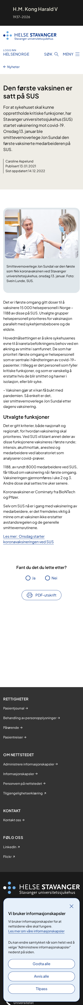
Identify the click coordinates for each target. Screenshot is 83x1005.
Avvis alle (41, 976)
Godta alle (41, 963)
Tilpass (41, 988)
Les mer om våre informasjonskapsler (36, 931)
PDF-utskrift (45, 595)
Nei (54, 578)
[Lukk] (71, 906)
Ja (33, 578)
